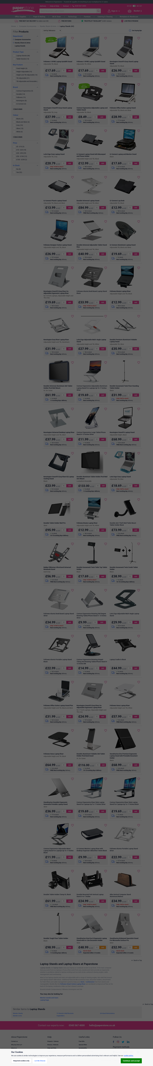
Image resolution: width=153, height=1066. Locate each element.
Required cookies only (21, 1061)
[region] (76, 1057)
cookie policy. (128, 1055)
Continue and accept (131, 1061)
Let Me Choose (39, 1061)
